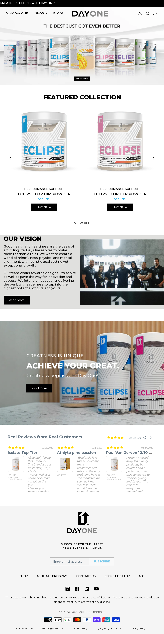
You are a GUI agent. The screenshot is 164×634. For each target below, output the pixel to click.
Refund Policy (79, 628)
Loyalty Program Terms (108, 628)
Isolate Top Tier (22, 452)
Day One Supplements (87, 612)
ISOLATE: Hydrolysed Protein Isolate (15, 477)
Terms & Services (24, 628)
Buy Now (44, 207)
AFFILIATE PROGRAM (52, 576)
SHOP (39, 13)
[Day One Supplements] (90, 14)
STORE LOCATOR (117, 576)
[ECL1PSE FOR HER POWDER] (120, 144)
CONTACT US (86, 576)
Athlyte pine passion (76, 452)
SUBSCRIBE (101, 561)
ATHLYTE (61, 475)
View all (82, 223)
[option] (82, 44)
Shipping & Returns (52, 628)
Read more (17, 300)
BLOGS (58, 13)
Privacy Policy (137, 628)
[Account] (140, 13)
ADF (142, 576)
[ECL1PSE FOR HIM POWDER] (44, 144)
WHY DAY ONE (17, 13)
